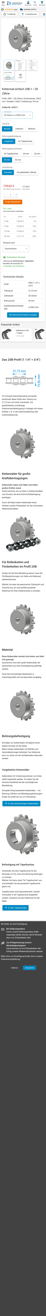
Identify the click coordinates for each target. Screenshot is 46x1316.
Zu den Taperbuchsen (17, 908)
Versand (17, 189)
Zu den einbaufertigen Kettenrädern (22, 803)
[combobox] (17, 115)
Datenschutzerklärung (10, 959)
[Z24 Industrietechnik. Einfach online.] (14, 3)
